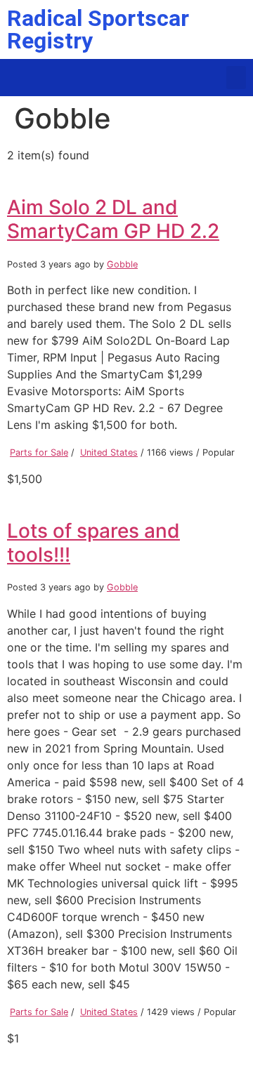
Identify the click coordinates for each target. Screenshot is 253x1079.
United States (109, 452)
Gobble (122, 264)
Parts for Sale (39, 452)
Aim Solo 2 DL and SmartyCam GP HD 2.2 (113, 219)
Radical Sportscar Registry (98, 29)
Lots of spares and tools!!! (93, 543)
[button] (236, 77)
